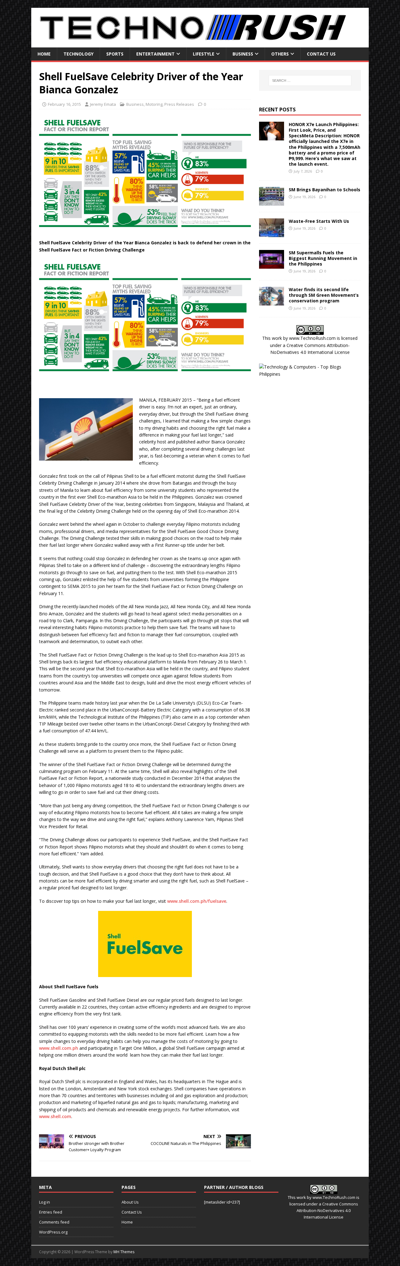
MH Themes (123, 1251)
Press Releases (179, 104)
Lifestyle (203, 54)
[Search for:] (310, 80)
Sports (114, 54)
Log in (44, 1202)
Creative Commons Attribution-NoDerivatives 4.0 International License (327, 1210)
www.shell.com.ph (58, 1048)
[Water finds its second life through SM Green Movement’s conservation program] (271, 302)
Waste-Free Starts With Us (319, 221)
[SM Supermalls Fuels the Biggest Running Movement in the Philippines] (271, 265)
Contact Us (321, 54)
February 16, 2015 (64, 104)
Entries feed (50, 1212)
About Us (130, 1202)
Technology (78, 54)
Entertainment (155, 54)
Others (280, 54)
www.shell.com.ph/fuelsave (196, 901)
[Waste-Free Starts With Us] (271, 233)
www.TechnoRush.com (312, 338)
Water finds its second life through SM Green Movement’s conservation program (324, 295)
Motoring (154, 104)
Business (242, 54)
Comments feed (54, 1222)
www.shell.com (55, 1116)
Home (44, 54)
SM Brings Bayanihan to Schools (324, 190)
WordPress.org (53, 1232)
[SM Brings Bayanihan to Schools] (271, 202)
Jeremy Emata (103, 104)
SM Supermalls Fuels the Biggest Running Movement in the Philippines (323, 258)
